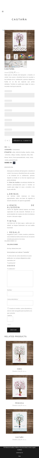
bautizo (28, 152)
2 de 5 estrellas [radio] (8, 265)
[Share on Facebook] (14, 162)
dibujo (13, 155)
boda (32, 152)
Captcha (9, 315)
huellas (18, 155)
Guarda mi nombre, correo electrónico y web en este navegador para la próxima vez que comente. (19, 311)
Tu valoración (11, 269)
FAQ (19, 456)
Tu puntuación (11, 263)
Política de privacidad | (21, 447)
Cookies (19, 449)
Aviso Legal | (32, 447)
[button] (17, 30)
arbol (13, 152)
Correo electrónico (12, 299)
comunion (7, 155)
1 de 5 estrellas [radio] (8, 265)
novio (31, 157)
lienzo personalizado (19, 157)
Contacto (19, 452)
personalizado (13, 160)
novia (27, 157)
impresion (23, 155)
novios (6, 160)
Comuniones (16, 149)
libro (28, 155)
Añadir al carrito (22, 140)
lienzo (10, 157)
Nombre (9, 290)
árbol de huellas (20, 152)
